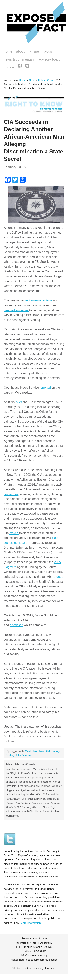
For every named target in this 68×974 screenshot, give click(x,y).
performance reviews (38, 300)
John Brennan (23, 755)
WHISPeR (34, 51)
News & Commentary (19, 59)
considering (11, 494)
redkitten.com (29, 968)
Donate (8, 67)
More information (30, 922)
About (20, 51)
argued (58, 576)
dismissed (16, 625)
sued (19, 402)
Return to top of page (34, 938)
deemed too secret (16, 310)
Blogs (47, 52)
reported (45, 387)
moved (14, 533)
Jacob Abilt (45, 751)
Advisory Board (49, 59)
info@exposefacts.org (34, 955)
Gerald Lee (31, 751)
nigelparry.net (48, 968)
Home (8, 51)
